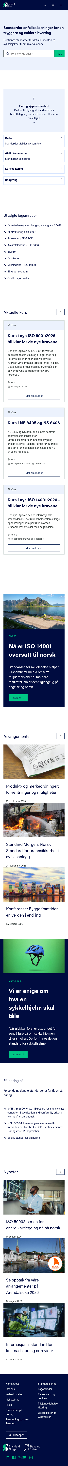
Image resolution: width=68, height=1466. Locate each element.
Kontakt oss (12, 1383)
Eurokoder (13, 258)
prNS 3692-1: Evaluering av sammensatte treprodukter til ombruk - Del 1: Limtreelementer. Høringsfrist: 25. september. (35, 1127)
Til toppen (18, 1435)
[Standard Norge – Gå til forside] (9, 5)
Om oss (10, 1389)
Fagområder (45, 1389)
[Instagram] (31, 1457)
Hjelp (9, 1404)
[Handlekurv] (53, 5)
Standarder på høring (14, 1412)
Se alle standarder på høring (23, 1137)
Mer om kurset (43, 394)
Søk (59, 53)
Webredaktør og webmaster (47, 1414)
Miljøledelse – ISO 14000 (21, 265)
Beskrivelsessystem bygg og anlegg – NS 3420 (34, 225)
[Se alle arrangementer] (60, 736)
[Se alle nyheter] (60, 1172)
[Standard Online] (32, 1448)
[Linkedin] (7, 1457)
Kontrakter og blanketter (21, 231)
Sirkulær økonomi (17, 271)
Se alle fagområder (18, 278)
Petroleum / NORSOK (20, 238)
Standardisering (47, 1383)
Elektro (11, 251)
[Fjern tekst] (50, 53)
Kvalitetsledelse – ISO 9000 (23, 245)
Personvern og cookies (46, 1396)
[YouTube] (22, 1457)
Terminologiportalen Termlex (17, 1421)
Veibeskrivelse (14, 1394)
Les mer (16, 698)
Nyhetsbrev (12, 1399)
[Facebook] (14, 1457)
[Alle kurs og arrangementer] (60, 312)
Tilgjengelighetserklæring (49, 1405)
